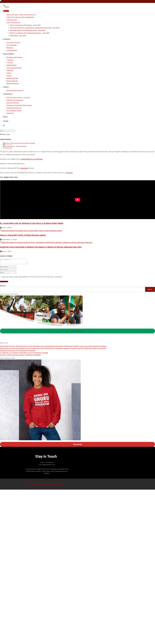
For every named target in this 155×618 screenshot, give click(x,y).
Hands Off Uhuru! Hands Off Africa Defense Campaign (19, 143)
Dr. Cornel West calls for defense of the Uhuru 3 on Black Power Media (31, 223)
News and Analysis (21, 146)
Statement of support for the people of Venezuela (17, 350)
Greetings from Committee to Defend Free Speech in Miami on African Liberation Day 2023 (41, 247)
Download (24, 168)
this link (69, 173)
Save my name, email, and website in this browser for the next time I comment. (32, 277)
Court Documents (10, 146)
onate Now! (78, 331)
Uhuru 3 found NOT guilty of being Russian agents (23, 235)
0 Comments (8, 148)
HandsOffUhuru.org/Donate (32, 159)
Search (3, 285)
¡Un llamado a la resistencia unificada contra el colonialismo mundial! (24, 353)
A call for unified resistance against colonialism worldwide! (20, 355)
